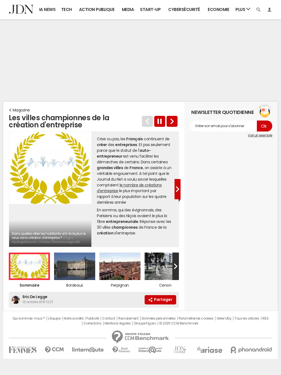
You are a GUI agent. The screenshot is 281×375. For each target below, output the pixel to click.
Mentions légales (118, 323)
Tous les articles (246, 318)
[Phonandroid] (251, 349)
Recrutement (128, 318)
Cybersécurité (184, 9)
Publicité (92, 318)
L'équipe (54, 318)
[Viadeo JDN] (180, 349)
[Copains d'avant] (150, 349)
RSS (265, 318)
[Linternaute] (88, 349)
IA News (47, 9)
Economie (218, 9)
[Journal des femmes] (22, 349)
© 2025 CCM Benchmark (178, 323)
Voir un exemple (260, 135)
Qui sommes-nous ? (29, 318)
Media (128, 9)
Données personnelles (158, 318)
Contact (108, 318)
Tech (66, 9)
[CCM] (54, 349)
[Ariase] (209, 350)
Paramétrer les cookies (196, 318)
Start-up (150, 9)
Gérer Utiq (224, 318)
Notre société (73, 318)
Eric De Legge (35, 297)
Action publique (97, 9)
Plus (240, 9)
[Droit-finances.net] (121, 349)
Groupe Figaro (145, 323)
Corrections (92, 323)
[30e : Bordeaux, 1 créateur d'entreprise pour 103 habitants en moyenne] (172, 121)
